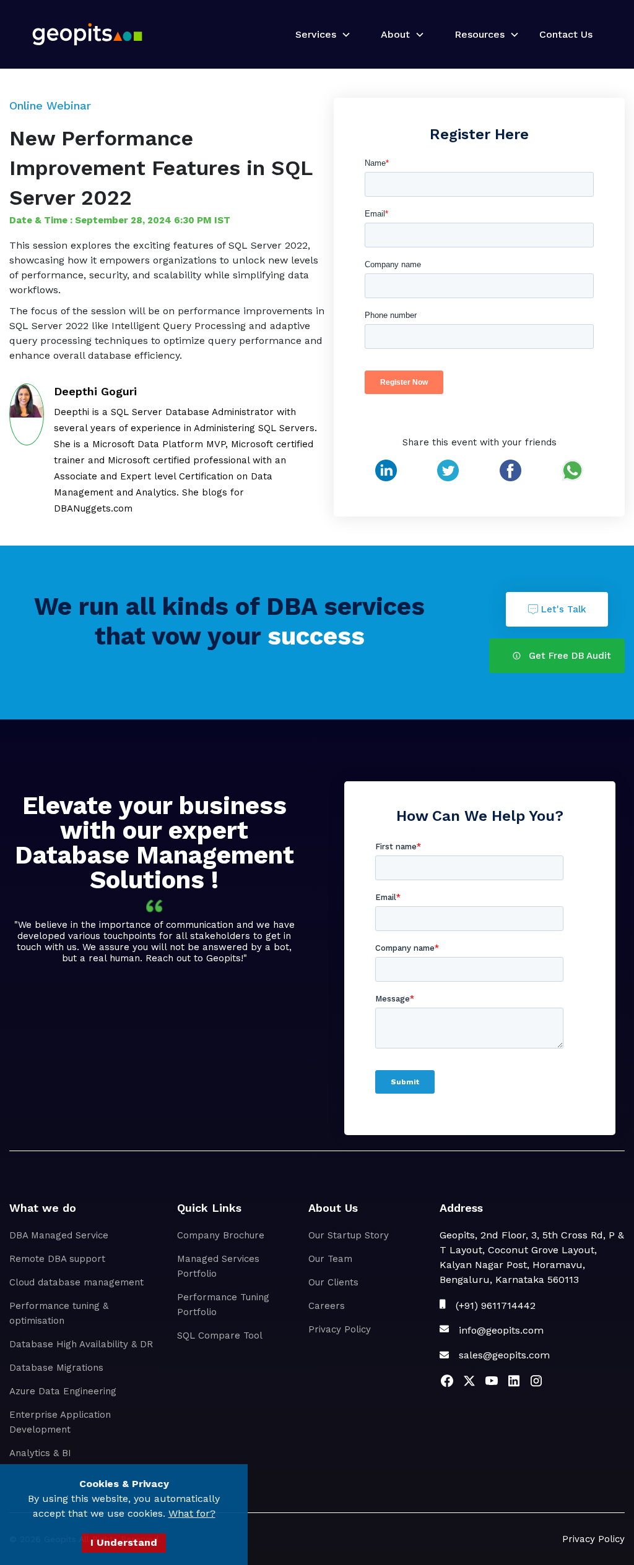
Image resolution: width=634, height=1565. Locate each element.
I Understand (123, 1542)
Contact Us (566, 34)
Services (315, 34)
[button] (318, 34)
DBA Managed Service (58, 1235)
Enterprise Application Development (60, 1422)
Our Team (330, 1258)
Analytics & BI (40, 1453)
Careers (326, 1305)
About (395, 34)
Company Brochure (220, 1235)
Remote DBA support (57, 1258)
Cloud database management (76, 1282)
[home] (87, 34)
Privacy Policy (339, 1329)
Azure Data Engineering (62, 1391)
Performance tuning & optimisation (58, 1313)
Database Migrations (56, 1367)
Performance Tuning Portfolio (223, 1305)
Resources (479, 34)
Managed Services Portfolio (218, 1266)
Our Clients (333, 1282)
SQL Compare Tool (220, 1335)
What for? (191, 1513)
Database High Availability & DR (81, 1344)
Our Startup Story (348, 1235)
